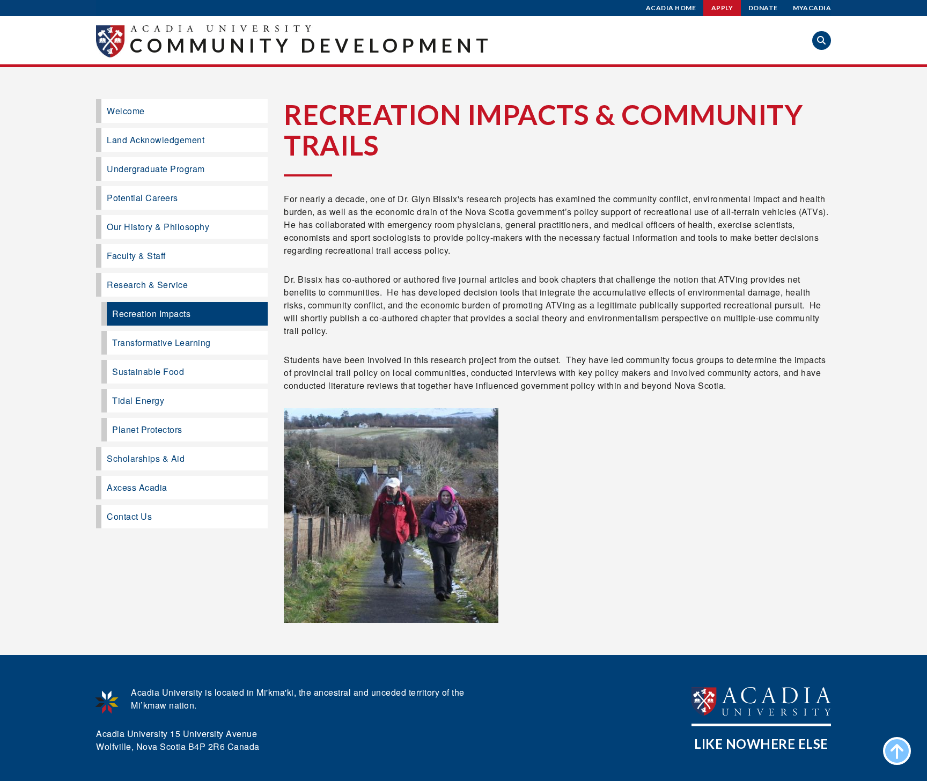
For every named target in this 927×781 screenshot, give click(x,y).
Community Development (311, 45)
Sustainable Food (148, 371)
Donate (763, 8)
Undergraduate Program (156, 169)
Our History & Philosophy (158, 226)
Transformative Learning (161, 342)
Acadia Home (671, 8)
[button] (821, 40)
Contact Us (129, 516)
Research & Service (147, 284)
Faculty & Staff (136, 255)
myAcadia (812, 8)
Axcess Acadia (137, 487)
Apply (722, 8)
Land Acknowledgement (155, 140)
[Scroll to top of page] (897, 751)
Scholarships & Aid (146, 458)
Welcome (126, 111)
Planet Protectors (147, 429)
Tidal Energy (138, 400)
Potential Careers (142, 197)
